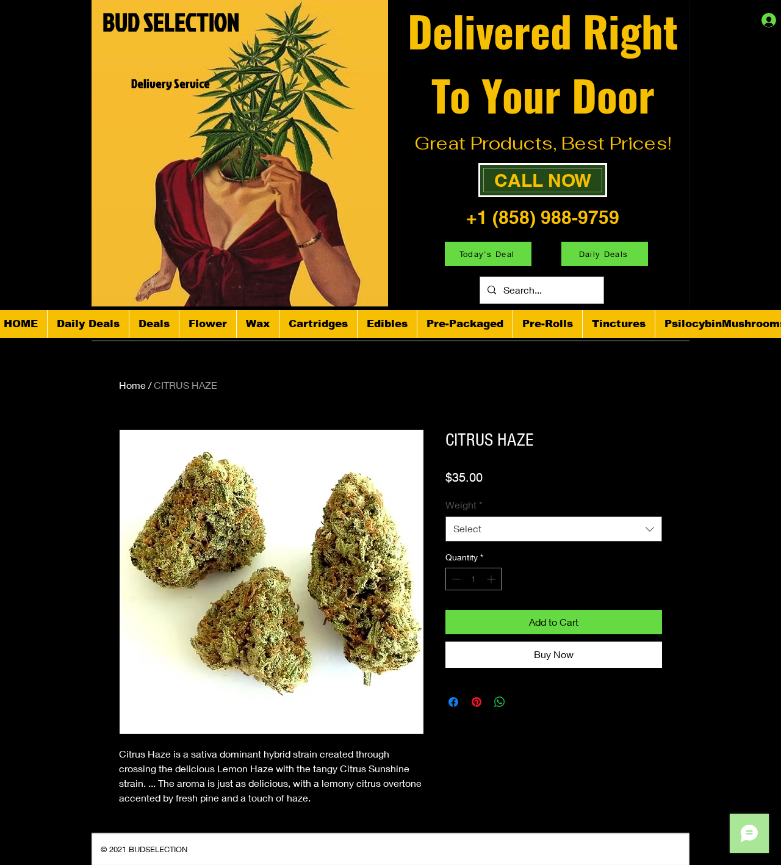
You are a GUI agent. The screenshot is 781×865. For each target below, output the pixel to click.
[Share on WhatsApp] (499, 702)
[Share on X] (523, 702)
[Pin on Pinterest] (476, 702)
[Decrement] (454, 579)
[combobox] (553, 528)
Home (132, 385)
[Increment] (492, 579)
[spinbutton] (473, 579)
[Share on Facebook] (453, 702)
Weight (464, 504)
